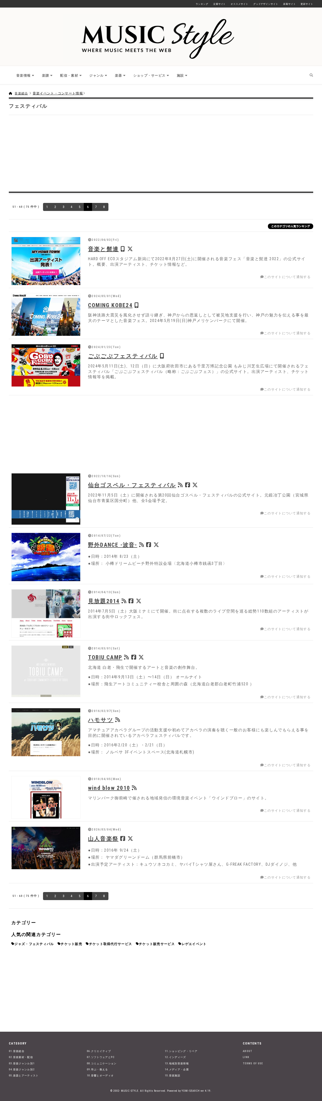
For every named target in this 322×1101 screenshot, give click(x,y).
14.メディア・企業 (177, 1069)
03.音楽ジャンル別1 (21, 1063)
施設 (180, 75)
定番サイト (219, 4)
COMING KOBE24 (110, 305)
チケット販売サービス (157, 944)
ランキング (202, 4)
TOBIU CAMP (105, 657)
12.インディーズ (175, 1057)
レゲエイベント (194, 944)
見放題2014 (103, 601)
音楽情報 (23, 75)
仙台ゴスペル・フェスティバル (132, 485)
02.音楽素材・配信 (21, 1057)
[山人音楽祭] (45, 848)
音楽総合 (21, 93)
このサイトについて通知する (287, 277)
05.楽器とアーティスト (24, 1075)
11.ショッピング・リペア (181, 1051)
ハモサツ (100, 720)
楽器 (118, 75)
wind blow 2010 (109, 788)
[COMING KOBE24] (45, 314)
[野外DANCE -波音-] (45, 557)
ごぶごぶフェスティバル (123, 356)
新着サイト (289, 4)
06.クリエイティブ (99, 1051)
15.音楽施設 (172, 1075)
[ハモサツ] (45, 732)
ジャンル (96, 75)
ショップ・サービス (149, 75)
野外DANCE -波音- (112, 544)
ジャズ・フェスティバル (34, 944)
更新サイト (307, 4)
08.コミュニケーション (102, 1063)
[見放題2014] (45, 613)
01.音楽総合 (16, 1051)
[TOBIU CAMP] (45, 671)
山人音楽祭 (103, 838)
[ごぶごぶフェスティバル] (45, 365)
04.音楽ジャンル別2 (21, 1069)
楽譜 (45, 75)
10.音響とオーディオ (100, 1075)
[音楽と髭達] (45, 261)
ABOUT (248, 1051)
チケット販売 (71, 944)
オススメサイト (239, 4)
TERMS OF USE (253, 1063)
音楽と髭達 (103, 249)
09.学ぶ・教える (97, 1069)
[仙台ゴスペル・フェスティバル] (45, 499)
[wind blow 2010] (45, 797)
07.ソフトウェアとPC (101, 1057)
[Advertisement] (161, 153)
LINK (246, 1057)
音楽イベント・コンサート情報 (58, 93)
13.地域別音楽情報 (177, 1063)
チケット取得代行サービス (110, 944)
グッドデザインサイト (265, 4)
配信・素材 (69, 75)
